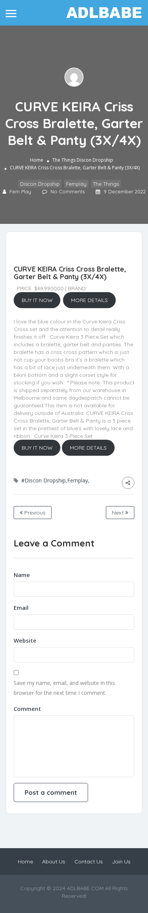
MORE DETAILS (89, 300)
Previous (34, 512)
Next (118, 512)
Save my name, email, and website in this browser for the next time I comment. (64, 687)
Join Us (121, 861)
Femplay (76, 184)
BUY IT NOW (37, 300)
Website (25, 640)
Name (22, 575)
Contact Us (88, 861)
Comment (27, 708)
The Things (64, 160)
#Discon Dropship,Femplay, (55, 480)
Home (36, 160)
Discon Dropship (95, 160)
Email (21, 607)
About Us (53, 861)
